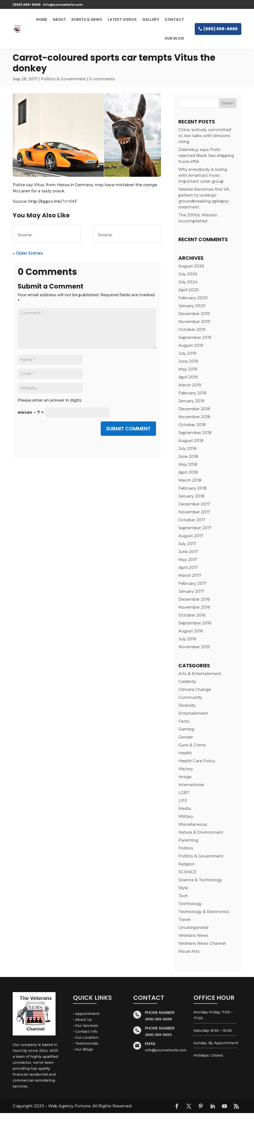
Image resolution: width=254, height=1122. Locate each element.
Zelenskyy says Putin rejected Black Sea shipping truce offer (206, 155)
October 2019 (191, 329)
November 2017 (194, 512)
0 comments (102, 79)
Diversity (187, 705)
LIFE (182, 800)
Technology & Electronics (203, 911)
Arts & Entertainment (199, 673)
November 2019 (194, 321)
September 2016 (194, 623)
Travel (184, 919)
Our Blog (174, 38)
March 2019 (189, 385)
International (191, 784)
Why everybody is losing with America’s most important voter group (202, 175)
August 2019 (190, 345)
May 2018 (187, 464)
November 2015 (194, 647)
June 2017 (188, 551)
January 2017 (191, 591)
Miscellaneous (192, 824)
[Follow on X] (189, 1106)
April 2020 (188, 290)
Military (185, 816)
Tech (183, 895)
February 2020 (193, 297)
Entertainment (193, 713)
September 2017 (194, 528)
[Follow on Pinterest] (201, 1106)
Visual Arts (189, 951)
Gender (185, 737)
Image (184, 776)
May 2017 (187, 559)
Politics (185, 848)
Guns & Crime (192, 745)
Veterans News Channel (202, 943)
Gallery (150, 19)
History (185, 769)
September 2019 (194, 337)
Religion (186, 864)
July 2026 (187, 274)
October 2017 (191, 520)
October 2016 (191, 615)
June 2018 (188, 456)
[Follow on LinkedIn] (213, 1106)
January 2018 (191, 496)
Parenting (188, 840)
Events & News (86, 19)
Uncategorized (193, 927)
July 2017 (187, 543)
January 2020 (191, 305)
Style (183, 888)
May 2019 (187, 369)
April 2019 (188, 377)
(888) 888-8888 (220, 29)
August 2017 (190, 535)
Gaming (186, 729)
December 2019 (194, 313)
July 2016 (187, 639)
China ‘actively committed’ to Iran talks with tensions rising (205, 135)
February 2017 (192, 583)
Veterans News (193, 935)
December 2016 (194, 599)
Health (185, 753)
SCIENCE (187, 872)
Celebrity (187, 681)
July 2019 (187, 353)
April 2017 (188, 567)
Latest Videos (122, 19)
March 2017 (189, 575)
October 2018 (192, 424)
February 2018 (192, 488)
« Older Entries (28, 253)
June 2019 (188, 361)
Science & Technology (200, 880)
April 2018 (188, 472)
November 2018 (194, 416)
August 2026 (191, 266)
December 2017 (194, 504)
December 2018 (194, 409)
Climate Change (194, 689)
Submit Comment (128, 428)
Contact (174, 19)
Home (41, 19)
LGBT (184, 792)
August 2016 (190, 631)
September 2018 (195, 432)
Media (184, 808)
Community (190, 697)
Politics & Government (63, 79)
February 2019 (192, 393)
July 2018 (187, 448)
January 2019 (191, 401)
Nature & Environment (200, 832)
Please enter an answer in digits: (50, 400)
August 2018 (190, 440)
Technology (190, 903)
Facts (184, 721)
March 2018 (189, 480)
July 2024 (187, 282)
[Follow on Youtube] (224, 1106)
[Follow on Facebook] (177, 1106)
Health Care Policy (196, 761)
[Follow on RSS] (236, 1106)
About (59, 19)
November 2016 (194, 607)
